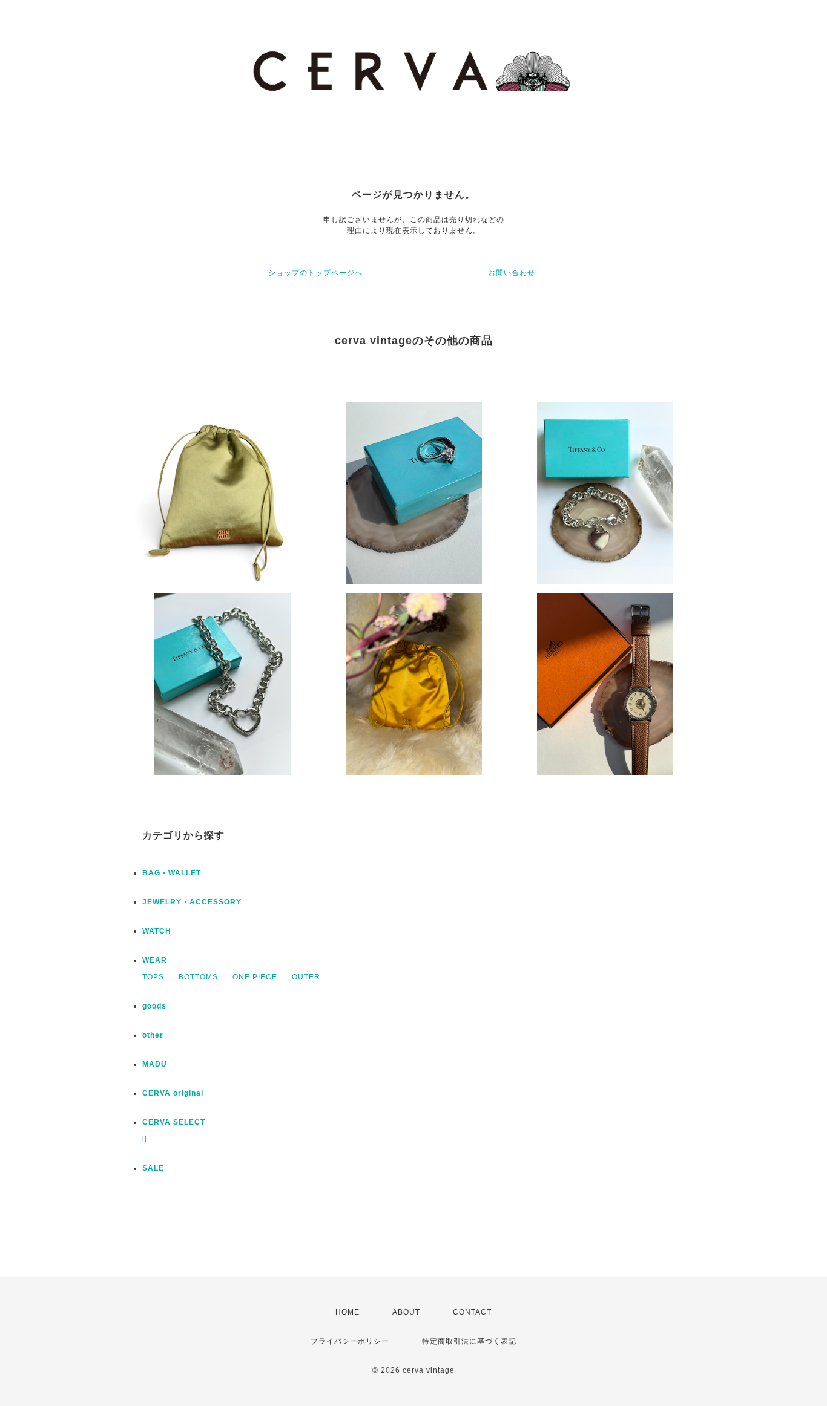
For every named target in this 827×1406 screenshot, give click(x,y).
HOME (347, 1312)
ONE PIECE (254, 977)
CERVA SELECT (173, 1122)
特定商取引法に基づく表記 (469, 1341)
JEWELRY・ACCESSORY (192, 902)
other (152, 1035)
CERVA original (172, 1093)
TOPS (153, 977)
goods (154, 1006)
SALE (153, 1168)
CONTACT (472, 1312)
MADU (154, 1064)
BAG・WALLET (171, 873)
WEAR (154, 960)
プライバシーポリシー (350, 1341)
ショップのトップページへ (315, 273)
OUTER (306, 977)
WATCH (156, 931)
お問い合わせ (511, 273)
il (144, 1139)
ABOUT (406, 1312)
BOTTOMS (198, 977)
